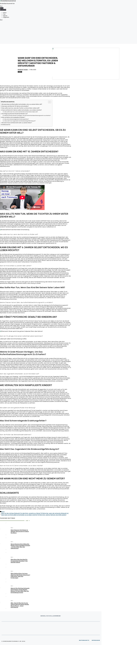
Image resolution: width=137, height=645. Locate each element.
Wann (5, 12)
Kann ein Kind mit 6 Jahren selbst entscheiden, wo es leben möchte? (22, 110)
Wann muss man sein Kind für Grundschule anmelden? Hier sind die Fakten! (19, 561)
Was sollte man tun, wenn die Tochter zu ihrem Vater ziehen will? (21, 108)
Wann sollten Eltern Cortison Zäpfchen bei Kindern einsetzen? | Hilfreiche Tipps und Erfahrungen (20, 576)
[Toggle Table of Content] (49, 102)
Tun (4, 14)
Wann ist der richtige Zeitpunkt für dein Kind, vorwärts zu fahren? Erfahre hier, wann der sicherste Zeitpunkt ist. (35, 513)
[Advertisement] (68, 33)
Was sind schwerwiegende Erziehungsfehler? (17, 119)
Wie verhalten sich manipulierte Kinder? (13, 117)
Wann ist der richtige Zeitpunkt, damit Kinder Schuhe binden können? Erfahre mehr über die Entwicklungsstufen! (20, 590)
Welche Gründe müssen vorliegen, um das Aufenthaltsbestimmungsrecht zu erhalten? (27, 115)
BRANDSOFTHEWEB (23, 69)
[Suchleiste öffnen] (1, 6)
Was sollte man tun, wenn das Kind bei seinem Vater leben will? (21, 111)
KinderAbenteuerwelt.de (7, 3)
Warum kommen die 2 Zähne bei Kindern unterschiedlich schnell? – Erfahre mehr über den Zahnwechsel (20, 546)
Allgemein (6, 17)
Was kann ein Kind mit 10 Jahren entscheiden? (15, 106)
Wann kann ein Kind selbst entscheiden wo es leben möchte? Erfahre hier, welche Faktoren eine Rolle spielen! (33, 515)
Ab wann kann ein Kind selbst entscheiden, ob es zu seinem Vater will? (22, 104)
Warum (5, 15)
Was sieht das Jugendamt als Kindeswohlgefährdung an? (20, 120)
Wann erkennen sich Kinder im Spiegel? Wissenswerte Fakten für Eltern (20, 531)
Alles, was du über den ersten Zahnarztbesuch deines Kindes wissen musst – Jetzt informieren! (20, 605)
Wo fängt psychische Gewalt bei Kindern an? (15, 113)
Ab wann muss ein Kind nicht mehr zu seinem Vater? (17, 122)
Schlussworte (6, 124)
